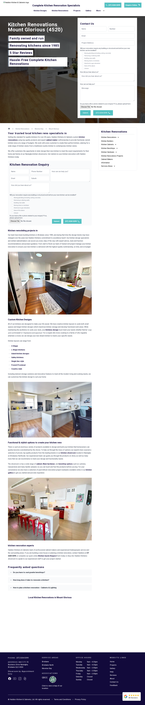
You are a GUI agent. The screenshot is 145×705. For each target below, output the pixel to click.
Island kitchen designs (20, 354)
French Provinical (18, 365)
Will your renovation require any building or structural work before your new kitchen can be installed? (105, 49)
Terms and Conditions (62, 699)
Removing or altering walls (92, 55)
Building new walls (89, 58)
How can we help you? (87, 84)
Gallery (88, 11)
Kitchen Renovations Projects (112, 156)
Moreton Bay (47, 668)
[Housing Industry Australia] (52, 679)
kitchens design (52, 330)
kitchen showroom (68, 453)
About (112, 679)
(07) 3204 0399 (114, 5)
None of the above (89, 66)
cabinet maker (52, 140)
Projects (76, 11)
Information (105, 163)
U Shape (14, 346)
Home (112, 662)
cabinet (39, 464)
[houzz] (25, 678)
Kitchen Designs (40, 11)
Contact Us (114, 682)
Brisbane (45, 662)
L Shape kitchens (18, 350)
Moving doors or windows (91, 61)
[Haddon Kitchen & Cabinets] (16, 8)
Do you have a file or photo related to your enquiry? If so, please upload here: (105, 104)
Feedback (114, 685)
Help (112, 672)
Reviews (113, 675)
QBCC (45, 677)
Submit (85, 113)
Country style (16, 369)
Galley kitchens (17, 357)
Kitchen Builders (107, 141)
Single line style (17, 361)
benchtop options (66, 464)
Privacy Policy (80, 699)
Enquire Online (131, 5)
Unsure (86, 68)
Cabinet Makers (107, 159)
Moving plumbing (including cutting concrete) (97, 53)
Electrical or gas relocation (92, 63)
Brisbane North (48, 665)
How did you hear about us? (89, 72)
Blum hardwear (49, 464)
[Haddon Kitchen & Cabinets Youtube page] (14, 678)
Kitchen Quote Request (47, 556)
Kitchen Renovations (60, 11)
